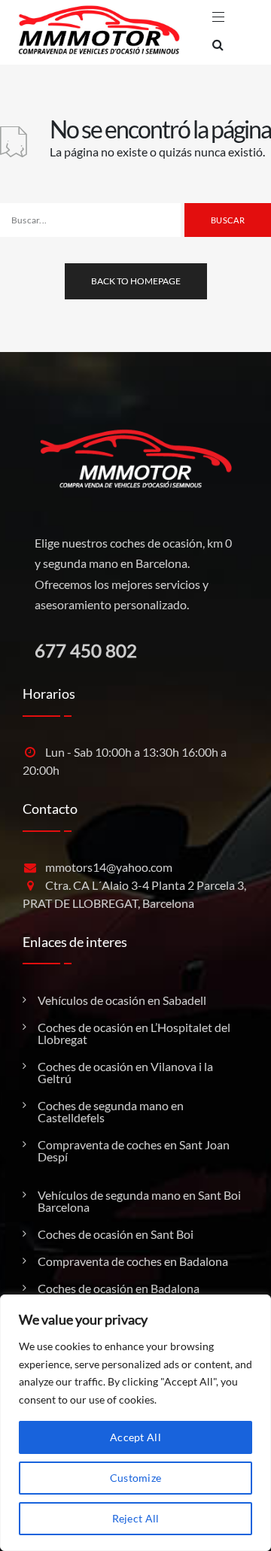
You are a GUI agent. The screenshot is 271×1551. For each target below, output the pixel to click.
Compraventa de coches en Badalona (133, 1261)
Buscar (228, 220)
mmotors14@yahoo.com (108, 867)
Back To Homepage (136, 281)
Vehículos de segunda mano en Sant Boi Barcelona (139, 1201)
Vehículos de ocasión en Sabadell (122, 1000)
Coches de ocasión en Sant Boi (115, 1234)
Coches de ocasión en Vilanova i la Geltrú (125, 1073)
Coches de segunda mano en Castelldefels (111, 1112)
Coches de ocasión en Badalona (118, 1288)
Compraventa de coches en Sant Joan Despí (134, 1151)
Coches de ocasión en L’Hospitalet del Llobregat (134, 1033)
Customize (136, 1477)
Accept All (135, 1437)
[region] (135, 1423)
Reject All (136, 1518)
